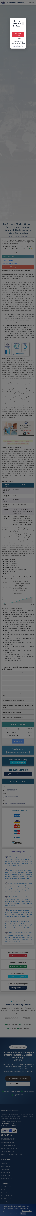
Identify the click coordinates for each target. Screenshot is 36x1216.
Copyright (16, 46)
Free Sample (18, 34)
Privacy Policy (18, 45)
